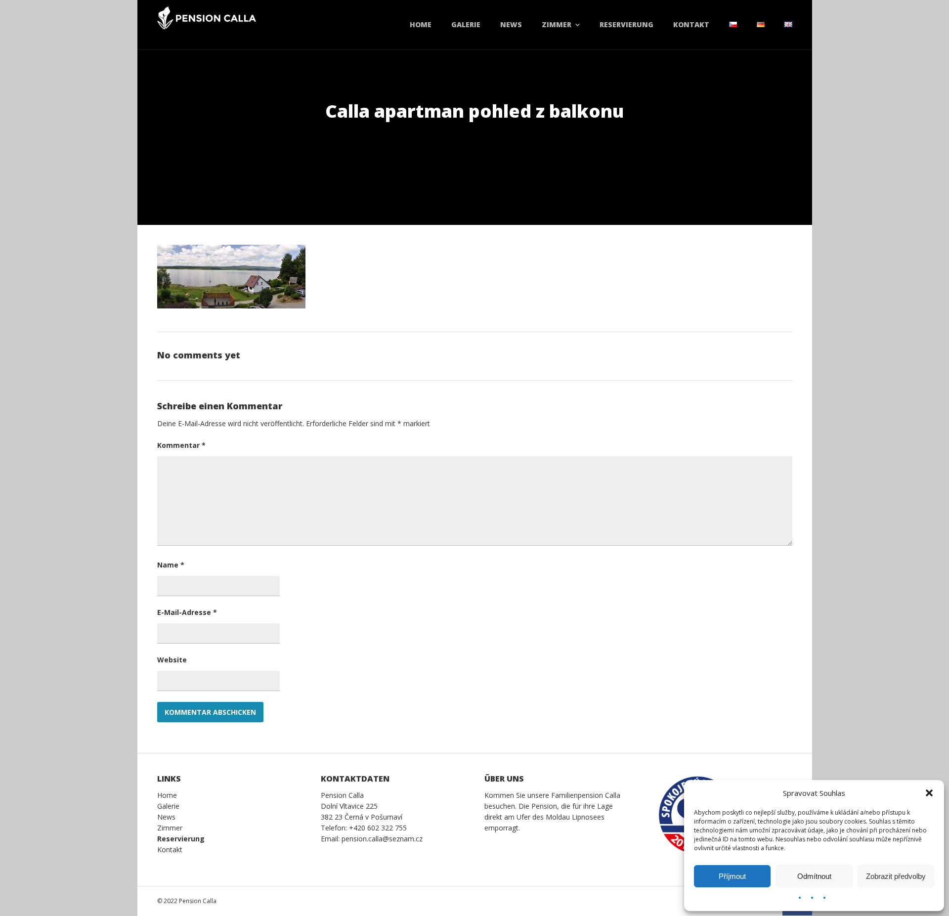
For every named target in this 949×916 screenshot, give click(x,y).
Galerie (465, 24)
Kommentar (181, 445)
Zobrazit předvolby (896, 876)
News (511, 24)
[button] (929, 793)
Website (172, 659)
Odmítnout (814, 876)
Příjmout (732, 876)
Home (420, 24)
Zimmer (556, 24)
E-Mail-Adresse (187, 612)
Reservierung (626, 24)
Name (170, 564)
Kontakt (691, 24)
